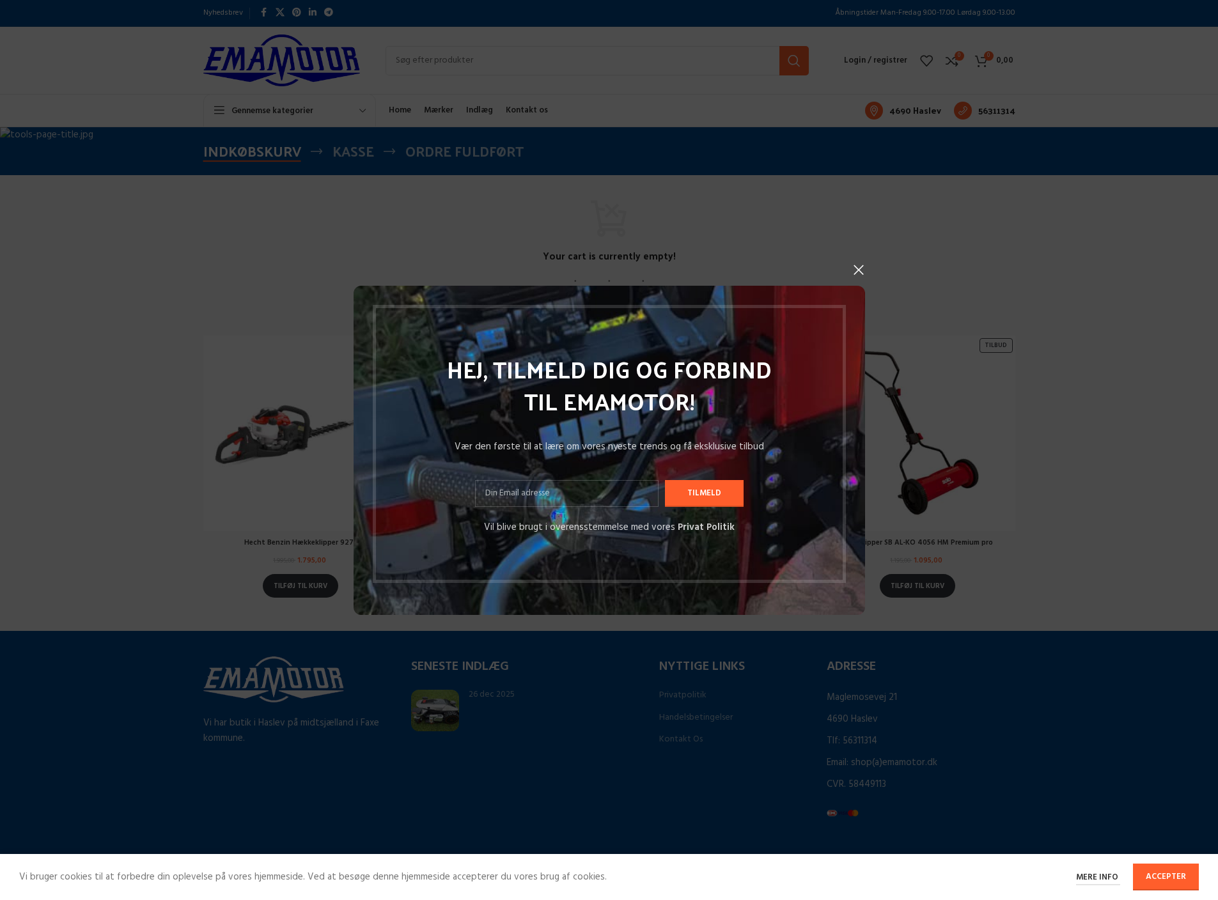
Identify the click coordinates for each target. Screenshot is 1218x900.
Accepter (1166, 876)
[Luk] (859, 270)
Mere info (1098, 877)
